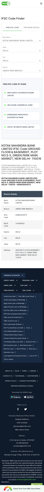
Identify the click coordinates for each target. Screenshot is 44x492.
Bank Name (6, 37)
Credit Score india (9, 296)
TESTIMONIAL (20, 376)
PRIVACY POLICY (11, 381)
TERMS (24, 371)
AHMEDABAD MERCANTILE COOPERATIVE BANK (17, 116)
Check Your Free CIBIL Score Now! (26, 489)
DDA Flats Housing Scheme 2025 (15, 314)
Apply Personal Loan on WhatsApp (15, 307)
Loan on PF (33, 356)
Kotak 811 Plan (31, 342)
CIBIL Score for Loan (10, 321)
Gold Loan (32, 349)
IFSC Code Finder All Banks (13, 324)
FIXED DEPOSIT (9, 290)
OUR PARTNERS (32, 376)
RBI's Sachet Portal (22, 430)
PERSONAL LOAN (28, 280)
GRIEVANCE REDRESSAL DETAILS (22, 386)
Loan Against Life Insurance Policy (15, 356)
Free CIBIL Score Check (26, 296)
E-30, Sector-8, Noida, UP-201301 (22, 440)
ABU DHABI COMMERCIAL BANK (20, 105)
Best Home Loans (26, 345)
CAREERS (33, 371)
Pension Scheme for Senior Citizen (15, 338)
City (4, 57)
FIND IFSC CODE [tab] (12, 27)
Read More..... (6, 482)
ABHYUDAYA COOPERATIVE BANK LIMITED (20, 94)
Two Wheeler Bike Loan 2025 (13, 342)
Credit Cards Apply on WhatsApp (14, 300)
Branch (5, 67)
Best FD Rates (21, 349)
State (4, 47)
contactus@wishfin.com (22, 446)
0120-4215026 (22, 423)
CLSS (28, 328)
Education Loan (9, 352)
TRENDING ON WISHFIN (12, 275)
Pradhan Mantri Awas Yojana (13, 335)
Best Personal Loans (10, 345)
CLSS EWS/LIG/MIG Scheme (13, 331)
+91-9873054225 (22, 443)
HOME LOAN (8, 285)
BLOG (17, 371)
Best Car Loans (9, 349)
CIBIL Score (26, 290)
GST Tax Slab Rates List (13, 328)
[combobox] (22, 40)
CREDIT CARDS (9, 280)
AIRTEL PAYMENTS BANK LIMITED (20, 127)
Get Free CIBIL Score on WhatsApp (15, 310)
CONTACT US (7, 376)
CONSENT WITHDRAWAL (27, 381)
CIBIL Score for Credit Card (12, 317)
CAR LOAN (23, 285)
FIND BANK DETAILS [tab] (32, 27)
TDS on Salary (8, 359)
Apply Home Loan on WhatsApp (14, 303)
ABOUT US (8, 371)
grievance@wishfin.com (22, 426)
